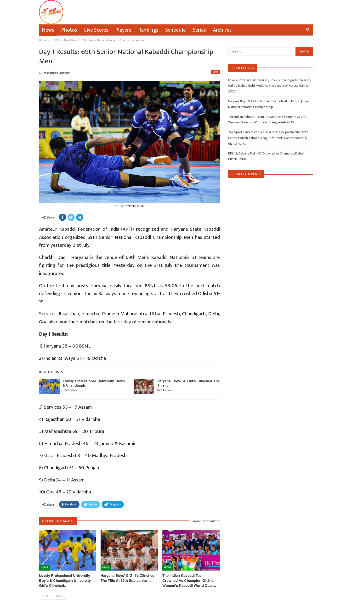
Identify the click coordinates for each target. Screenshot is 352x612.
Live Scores (96, 30)
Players (123, 30)
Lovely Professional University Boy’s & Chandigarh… (94, 383)
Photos (69, 30)
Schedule (175, 30)
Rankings (148, 30)
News (48, 30)
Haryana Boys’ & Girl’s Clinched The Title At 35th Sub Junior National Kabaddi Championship (268, 104)
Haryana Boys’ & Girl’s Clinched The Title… (188, 383)
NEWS (215, 72)
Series (199, 30)
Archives (222, 30)
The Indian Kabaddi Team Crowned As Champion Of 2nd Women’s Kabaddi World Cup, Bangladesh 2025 (267, 119)
